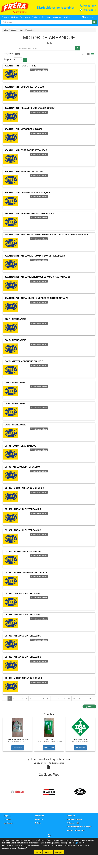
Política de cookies (73, 823)
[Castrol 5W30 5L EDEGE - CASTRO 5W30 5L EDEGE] (18, 727)
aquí (76, 842)
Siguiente (89, 706)
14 (69, 698)
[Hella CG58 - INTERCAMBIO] (10, 433)
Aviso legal (71, 816)
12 (58, 698)
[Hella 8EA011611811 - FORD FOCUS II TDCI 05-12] (10, 158)
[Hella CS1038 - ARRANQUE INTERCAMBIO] (10, 665)
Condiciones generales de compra (79, 826)
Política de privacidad (74, 819)
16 (79, 698)
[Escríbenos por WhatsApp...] (49, 835)
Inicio (6, 30)
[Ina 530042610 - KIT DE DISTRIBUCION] (80, 727)
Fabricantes (25, 17)
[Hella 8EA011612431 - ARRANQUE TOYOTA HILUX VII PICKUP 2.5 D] (10, 264)
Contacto (57, 17)
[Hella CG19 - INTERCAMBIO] (10, 348)
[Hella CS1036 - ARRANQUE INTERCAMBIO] (10, 623)
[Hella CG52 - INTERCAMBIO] (10, 412)
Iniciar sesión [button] (89, 17)
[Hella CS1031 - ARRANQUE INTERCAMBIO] (10, 517)
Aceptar (38, 852)
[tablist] (49, 735)
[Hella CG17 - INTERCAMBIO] (10, 327)
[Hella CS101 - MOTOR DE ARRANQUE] (10, 454)
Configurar (59, 852)
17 (85, 698)
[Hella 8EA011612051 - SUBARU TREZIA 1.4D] (10, 179)
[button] (89, 54)
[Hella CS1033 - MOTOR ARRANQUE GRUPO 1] (10, 560)
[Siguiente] (93, 698)
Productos (36, 17)
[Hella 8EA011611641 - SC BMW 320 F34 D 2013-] (10, 95)
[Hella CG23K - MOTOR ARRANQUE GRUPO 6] (10, 369)
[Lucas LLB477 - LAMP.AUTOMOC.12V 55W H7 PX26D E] (49, 727)
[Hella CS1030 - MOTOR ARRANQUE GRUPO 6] (10, 496)
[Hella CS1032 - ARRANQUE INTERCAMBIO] (10, 538)
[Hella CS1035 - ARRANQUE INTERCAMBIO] (10, 602)
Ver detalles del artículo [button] (39, 70)
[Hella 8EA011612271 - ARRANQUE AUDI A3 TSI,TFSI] (10, 201)
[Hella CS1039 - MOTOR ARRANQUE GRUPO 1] (10, 686)
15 (74, 698)
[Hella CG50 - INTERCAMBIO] (10, 391)
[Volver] (4, 698)
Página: (7, 59)
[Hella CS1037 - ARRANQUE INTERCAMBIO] (10, 644)
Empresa (5, 17)
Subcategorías (17, 30)
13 (64, 698)
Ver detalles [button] (17, 747)
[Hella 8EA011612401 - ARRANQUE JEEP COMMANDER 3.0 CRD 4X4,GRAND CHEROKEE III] (10, 243)
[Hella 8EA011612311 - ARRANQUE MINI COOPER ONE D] (10, 222)
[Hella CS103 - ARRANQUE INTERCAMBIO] (10, 475)
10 (48, 698)
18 (90, 698)
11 (53, 698)
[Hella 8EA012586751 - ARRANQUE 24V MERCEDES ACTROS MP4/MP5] (10, 306)
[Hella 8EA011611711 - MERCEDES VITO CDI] (10, 137)
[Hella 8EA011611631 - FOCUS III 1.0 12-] (10, 74)
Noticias (14, 17)
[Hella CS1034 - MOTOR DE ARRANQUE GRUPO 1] (10, 581)
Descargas (46, 17)
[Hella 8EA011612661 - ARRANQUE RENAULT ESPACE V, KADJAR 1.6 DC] (10, 285)
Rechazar (48, 852)
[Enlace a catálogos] (17, 791)
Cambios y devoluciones (75, 830)
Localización (68, 17)
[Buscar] (94, 22)
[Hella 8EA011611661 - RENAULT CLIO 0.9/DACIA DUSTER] (10, 116)
